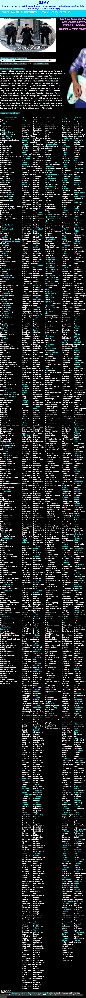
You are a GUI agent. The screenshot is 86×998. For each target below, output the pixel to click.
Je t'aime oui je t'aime (8, 645)
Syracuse (36, 843)
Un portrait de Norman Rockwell (38, 197)
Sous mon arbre (50, 661)
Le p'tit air (65, 259)
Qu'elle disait (5, 170)
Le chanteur (26, 170)
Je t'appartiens (38, 750)
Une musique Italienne (26, 771)
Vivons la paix (38, 405)
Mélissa (47, 582)
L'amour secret (27, 621)
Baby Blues (26, 817)
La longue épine (50, 514)
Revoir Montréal (25, 745)
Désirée (36, 742)
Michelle (36, 720)
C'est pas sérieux (25, 446)
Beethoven (66, 627)
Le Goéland (37, 985)
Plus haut (77, 746)
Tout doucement (6, 300)
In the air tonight (77, 206)
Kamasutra (66, 580)
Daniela (24, 863)
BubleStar (48, 712)
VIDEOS (66, 12)
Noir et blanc (38, 376)
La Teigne (77, 385)
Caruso (35, 334)
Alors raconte (38, 732)
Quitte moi (78, 314)
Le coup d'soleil (79, 457)
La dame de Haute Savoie (38, 480)
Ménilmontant (79, 134)
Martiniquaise (79, 722)
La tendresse (26, 281)
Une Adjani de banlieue (8, 681)
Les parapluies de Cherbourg (67, 553)
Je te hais (3, 558)
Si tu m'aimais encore (27, 351)
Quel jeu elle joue (51, 639)
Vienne (2, 267)
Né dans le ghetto (37, 119)
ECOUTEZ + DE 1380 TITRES (22, 12)
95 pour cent (37, 653)
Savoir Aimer (38, 389)
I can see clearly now (26, 86)
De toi (35, 714)
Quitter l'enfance (51, 647)
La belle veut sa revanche (67, 583)
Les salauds (66, 431)
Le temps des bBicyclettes (26, 691)
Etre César (25, 593)
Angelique (66, 558)
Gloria (64, 570)
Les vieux (48, 235)
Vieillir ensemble (25, 375)
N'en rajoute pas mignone (26, 497)
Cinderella (25, 449)
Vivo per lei (4, 235)
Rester (47, 649)
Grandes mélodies (6, 461)
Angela (47, 376)
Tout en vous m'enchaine (49, 678)
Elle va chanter (5, 148)
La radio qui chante (78, 935)
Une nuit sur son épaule (78, 878)
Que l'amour (26, 734)
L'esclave (77, 649)
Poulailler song (5, 217)
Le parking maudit (25, 975)
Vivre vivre (37, 578)
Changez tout (67, 502)
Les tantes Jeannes (37, 771)
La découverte (27, 277)
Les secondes (26, 296)
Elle (1, 144)
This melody (49, 673)
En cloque (77, 376)
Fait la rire (37, 952)
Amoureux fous (39, 857)
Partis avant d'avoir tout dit (79, 303)
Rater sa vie (5, 73)
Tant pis (77, 532)
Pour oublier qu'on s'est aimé (68, 899)
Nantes (3, 265)
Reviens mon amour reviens (45, 81)
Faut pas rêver (79, 162)
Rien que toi (26, 514)
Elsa (31, 83)
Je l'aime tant (38, 960)
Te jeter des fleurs (37, 398)
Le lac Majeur (67, 811)
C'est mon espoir (51, 411)
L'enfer (24, 294)
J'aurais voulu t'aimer (67, 656)
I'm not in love (5, 126)
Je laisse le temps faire (37, 347)
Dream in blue (38, 585)
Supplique (37, 655)
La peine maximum (7, 120)
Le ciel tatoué (50, 530)
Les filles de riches (6, 669)
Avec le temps (67, 126)
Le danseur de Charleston (79, 222)
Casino (64, 629)
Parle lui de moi (6, 524)
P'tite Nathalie (38, 904)
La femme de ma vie (7, 469)
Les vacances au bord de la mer (68, 529)
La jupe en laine (50, 512)
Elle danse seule (37, 674)
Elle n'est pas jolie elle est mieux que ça (27, 227)
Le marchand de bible (26, 967)
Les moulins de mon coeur (67, 549)
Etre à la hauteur (36, 272)
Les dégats (48, 552)
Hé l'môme (26, 257)
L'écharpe (36, 983)
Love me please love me (67, 606)
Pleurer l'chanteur (66, 450)
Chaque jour (66, 492)
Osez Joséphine (5, 191)
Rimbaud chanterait (66, 468)
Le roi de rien (67, 425)
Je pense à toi (5, 465)
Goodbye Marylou (65, 573)
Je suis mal (48, 484)
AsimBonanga (50, 350)
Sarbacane (37, 534)
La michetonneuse (68, 588)
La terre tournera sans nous (10, 156)
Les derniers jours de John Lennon (26, 661)
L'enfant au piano (78, 638)
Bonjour (36, 936)
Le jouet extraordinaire (8, 605)
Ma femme (4, 570)
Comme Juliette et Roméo (67, 567)
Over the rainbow (51, 185)
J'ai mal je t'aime (36, 957)
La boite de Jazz (67, 516)
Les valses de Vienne (37, 569)
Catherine (25, 193)
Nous (47, 130)
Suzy (23, 748)
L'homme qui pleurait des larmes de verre (67, 599)
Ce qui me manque (25, 569)
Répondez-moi (38, 530)
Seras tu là (66, 330)
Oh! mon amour (6, 522)
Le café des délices (78, 127)
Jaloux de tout (50, 479)
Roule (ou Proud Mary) (26, 517)
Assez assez (49, 382)
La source (48, 176)
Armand (77, 338)
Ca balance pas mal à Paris (67, 276)
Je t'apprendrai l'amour (8, 556)
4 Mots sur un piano (52, 189)
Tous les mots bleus (7, 530)
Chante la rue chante (67, 949)
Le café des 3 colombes (78, 131)
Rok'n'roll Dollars (77, 925)
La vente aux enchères (38, 753)
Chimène (77, 423)
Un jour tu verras (66, 828)
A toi (46, 314)
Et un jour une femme (38, 343)
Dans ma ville (38, 946)
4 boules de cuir (27, 122)
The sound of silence (78, 705)
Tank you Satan (67, 136)
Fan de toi (65, 378)
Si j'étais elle (49, 653)
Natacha (48, 201)
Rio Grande (37, 142)
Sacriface (36, 243)
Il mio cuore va (79, 576)
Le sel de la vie (38, 566)
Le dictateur (4, 659)
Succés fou (4, 528)
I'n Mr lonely (4, 316)
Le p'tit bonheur (36, 325)
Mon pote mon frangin (27, 307)
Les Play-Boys (49, 253)
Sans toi (77, 316)
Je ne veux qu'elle (66, 220)
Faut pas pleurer (25, 244)
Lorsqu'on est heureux (53, 219)
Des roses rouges (65, 183)
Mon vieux (25, 310)
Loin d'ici (65, 433)
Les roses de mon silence (37, 794)
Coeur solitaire (27, 853)
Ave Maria (4, 399)
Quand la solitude (25, 731)
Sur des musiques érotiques (36, 912)
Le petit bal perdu (6, 324)
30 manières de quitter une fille (68, 345)
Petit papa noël (79, 833)
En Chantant (66, 637)
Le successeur (67, 720)
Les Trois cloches (36, 226)
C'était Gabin (26, 576)
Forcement (49, 461)
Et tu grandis (5, 550)
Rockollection (50, 724)
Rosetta (3, 486)
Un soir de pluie (6, 308)
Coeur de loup (79, 229)
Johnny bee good (6, 534)
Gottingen (4, 255)
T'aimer (3, 625)
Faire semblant (27, 241)
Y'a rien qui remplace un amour (38, 209)
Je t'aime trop (26, 920)
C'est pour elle (79, 251)
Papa (2, 576)
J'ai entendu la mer (7, 502)
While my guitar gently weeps (80, 777)
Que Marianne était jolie (23, 73)
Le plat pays (49, 233)
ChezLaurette (27, 98)
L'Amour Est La (67, 302)
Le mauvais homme (66, 711)
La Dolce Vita (5, 506)
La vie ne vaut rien (7, 215)
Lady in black (78, 861)
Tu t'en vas (4, 176)
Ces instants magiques (37, 868)
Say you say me (67, 158)
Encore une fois (38, 744)
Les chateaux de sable (26, 147)
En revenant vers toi (26, 874)
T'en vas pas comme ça (66, 864)
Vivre (37, 83)
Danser (47, 417)
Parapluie (34, 95)
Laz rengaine (78, 633)
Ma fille (76, 686)
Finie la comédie (25, 252)
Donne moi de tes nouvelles (51, 432)
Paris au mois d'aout (53, 105)
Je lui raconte (67, 881)
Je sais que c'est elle (52, 481)
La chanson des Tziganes (27, 612)
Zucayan (48, 702)
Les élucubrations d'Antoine (10, 239)
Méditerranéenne (51, 126)
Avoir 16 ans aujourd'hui (26, 814)
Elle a (24, 221)
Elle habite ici (38, 677)
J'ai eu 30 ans (49, 475)
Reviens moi (26, 508)
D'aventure (78, 613)
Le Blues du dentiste (37, 840)
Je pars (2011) (66, 873)
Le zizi (76, 330)
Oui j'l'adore (78, 187)
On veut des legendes (37, 125)
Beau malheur (38, 269)
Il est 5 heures (50, 245)
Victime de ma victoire (67, 840)
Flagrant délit (38, 879)
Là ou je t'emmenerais (38, 355)
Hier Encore (4, 407)
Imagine (48, 338)
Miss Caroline (26, 987)
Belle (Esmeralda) (66, 915)
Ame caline (5, 88)
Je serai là (65, 669)
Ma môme (48, 273)
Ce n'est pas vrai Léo (7, 633)
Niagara (48, 599)
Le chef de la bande (37, 620)
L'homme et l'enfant (26, 800)
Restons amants (51, 651)
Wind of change (79, 582)
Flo (75, 281)
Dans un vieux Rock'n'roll (79, 893)
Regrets (65, 849)
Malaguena (4, 453)
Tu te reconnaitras (67, 745)
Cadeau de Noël (67, 358)
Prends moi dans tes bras (26, 329)
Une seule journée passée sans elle (67, 540)
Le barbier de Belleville (78, 678)
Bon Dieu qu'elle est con (38, 824)
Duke (57, 93)
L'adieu (24, 615)
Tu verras (25, 134)
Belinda (3, 595)
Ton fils (47, 213)
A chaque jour (50, 370)
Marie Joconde (5, 164)
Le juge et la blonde (52, 538)
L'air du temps (38, 352)
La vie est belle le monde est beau (38, 978)
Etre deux (65, 376)
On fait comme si (6, 372)
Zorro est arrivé (39, 851)
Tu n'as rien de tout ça (38, 173)
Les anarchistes (67, 134)
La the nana (66, 132)
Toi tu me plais (50, 675)
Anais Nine (78, 370)
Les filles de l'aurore (78, 913)
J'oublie (47, 494)
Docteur (48, 429)
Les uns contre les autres (67, 309)
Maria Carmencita (66, 317)
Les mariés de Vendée (27, 672)
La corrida (37, 477)
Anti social (78, 849)
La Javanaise (78, 605)
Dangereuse (4, 500)
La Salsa (3, 281)
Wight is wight (67, 486)
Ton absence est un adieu (37, 169)
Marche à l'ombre (77, 406)
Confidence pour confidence (51, 287)
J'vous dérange (27, 926)
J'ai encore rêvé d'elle (52, 164)
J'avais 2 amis (26, 463)
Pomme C (3, 376)
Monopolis (66, 320)
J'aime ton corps (50, 477)
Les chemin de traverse (38, 505)
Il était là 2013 (67, 651)
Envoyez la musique (25, 238)
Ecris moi (77, 265)
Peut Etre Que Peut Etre (79, 147)
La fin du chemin (65, 408)
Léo (23, 637)
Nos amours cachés (26, 701)
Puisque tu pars (50, 207)
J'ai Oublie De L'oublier (26, 909)
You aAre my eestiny (78, 173)
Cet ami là (25, 578)
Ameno (36, 281)
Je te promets (50, 360)
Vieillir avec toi (38, 403)
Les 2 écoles (66, 714)
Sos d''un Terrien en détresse (25, 178)
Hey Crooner (37, 807)
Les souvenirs (50, 562)
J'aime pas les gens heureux (27, 905)
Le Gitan (25, 288)
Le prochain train (51, 548)
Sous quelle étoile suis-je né (67, 612)
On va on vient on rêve (53, 617)
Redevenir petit (6, 673)
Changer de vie (5, 459)
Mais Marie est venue (8, 572)
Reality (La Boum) (78, 436)
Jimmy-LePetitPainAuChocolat (53, 321)
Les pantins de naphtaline (38, 509)
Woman (48, 342)
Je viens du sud (67, 673)
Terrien (47, 671)
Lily (75, 332)
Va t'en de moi (50, 698)
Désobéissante (50, 427)
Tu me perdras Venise (44, 76)
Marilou (24, 492)
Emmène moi (49, 447)
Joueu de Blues (67, 514)
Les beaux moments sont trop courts (38, 500)
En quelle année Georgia (32, 93)
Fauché (24, 877)
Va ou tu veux (27, 372)
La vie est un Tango (52, 526)
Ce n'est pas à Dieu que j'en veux (26, 197)
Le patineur (49, 542)
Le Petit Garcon (79, 681)
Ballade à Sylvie (67, 122)
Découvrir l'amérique (78, 254)
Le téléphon (66, 896)
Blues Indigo (49, 399)
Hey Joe (47, 300)
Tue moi (36, 401)
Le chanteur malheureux (9, 603)
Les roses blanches (7, 296)
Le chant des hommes (66, 701)
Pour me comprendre (66, 323)
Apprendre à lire (51, 378)
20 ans (76, 245)
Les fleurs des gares (52, 554)
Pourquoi (25, 326)
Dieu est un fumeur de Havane (78, 595)
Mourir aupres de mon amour (27, 428)
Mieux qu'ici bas (50, 180)
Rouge (47, 211)
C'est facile (25, 833)
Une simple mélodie (66, 616)
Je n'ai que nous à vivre (8, 364)
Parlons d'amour (36, 899)
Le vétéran (66, 728)
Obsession (48, 605)
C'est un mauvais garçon (80, 373)
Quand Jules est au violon (39, 781)
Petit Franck (37, 574)
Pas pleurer (49, 132)
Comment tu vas (51, 415)
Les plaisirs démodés (7, 419)
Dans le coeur (27, 217)
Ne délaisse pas (38, 122)
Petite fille (4, 475)
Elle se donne (26, 231)
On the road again (6, 288)
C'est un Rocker (27, 839)
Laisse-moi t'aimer (66, 779)
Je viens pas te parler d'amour (27, 274)
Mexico (64, 207)
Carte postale (38, 427)
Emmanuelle (78, 277)
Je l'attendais (66, 393)
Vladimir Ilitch (67, 752)
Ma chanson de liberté (53, 122)
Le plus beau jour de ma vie (10, 366)
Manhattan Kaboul (78, 402)
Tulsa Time (26, 791)
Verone (76, 546)
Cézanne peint (67, 283)
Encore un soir (50, 193)
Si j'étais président (36, 723)
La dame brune (5, 257)
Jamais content (5, 213)
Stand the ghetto (6, 292)
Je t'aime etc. (49, 490)
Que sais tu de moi (7, 582)
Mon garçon (26, 698)
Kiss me (3, 336)
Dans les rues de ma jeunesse (39, 703)
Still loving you (79, 580)
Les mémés (37, 694)
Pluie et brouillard (25, 505)
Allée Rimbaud (67, 942)
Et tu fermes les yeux (7, 152)
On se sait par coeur (7, 374)
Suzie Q (24, 160)
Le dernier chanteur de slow (26, 633)
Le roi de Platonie (6, 665)
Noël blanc (49, 172)
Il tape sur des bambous (79, 236)
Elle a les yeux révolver (67, 216)
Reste (24, 340)
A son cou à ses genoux (53, 380)
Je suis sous (26, 124)
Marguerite (78, 459)
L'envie (47, 362)
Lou (1, 514)
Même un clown (25, 414)
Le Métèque (37, 667)
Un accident (53, 86)
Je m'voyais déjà (6, 409)
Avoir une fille (79, 544)
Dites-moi (65, 504)
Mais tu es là (78, 292)
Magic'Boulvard (39, 572)
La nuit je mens (18, 90)
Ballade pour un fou (52, 397)
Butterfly (25, 405)
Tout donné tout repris (66, 800)
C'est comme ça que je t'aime (67, 761)
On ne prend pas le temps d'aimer (80, 298)
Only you (54, 78)
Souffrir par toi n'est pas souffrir (52, 658)
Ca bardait (25, 797)
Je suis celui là (79, 740)
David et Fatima (79, 360)
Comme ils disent (6, 401)
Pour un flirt (66, 453)
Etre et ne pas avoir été (67, 644)
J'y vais (35, 350)
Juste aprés (49, 197)
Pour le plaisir (38, 902)
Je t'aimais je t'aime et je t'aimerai (37, 473)
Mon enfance (26, 304)
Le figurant (66, 708)
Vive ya (2, 320)
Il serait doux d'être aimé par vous (38, 883)
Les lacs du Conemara (66, 717)
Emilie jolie (49, 445)
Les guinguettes (6, 160)
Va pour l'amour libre (52, 140)
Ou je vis (77, 144)
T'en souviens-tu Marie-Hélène (27, 360)
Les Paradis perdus (7, 510)
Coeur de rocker (50, 413)
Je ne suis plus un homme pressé (67, 665)
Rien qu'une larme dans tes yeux (67, 795)
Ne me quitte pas (51, 237)
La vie (64, 415)
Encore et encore (36, 450)
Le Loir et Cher (67, 419)
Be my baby (78, 803)
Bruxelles (65, 356)
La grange (77, 942)
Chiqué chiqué (5, 496)
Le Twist (25, 985)
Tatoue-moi (66, 837)
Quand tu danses (51, 209)
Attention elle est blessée (67, 351)
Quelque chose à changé (38, 139)
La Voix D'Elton (27, 629)
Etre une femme (65, 648)
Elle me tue (4, 548)
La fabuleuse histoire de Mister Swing (66, 520)
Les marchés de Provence (38, 767)
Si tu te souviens (6, 174)
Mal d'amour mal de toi (8, 623)
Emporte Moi (5, 150)
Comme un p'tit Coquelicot (67, 816)
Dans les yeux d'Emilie (53, 318)
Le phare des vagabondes (49, 545)
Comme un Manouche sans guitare (79, 819)
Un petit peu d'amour (52, 103)
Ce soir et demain (6, 346)
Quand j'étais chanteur (67, 456)
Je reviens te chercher (37, 747)
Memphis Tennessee (50, 95)
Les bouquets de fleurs (26, 656)
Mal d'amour (4, 621)
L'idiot (47, 120)
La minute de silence (67, 299)
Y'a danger (37, 205)
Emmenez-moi (5, 403)
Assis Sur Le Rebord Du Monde (37, 419)
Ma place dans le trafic (38, 519)
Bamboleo (37, 817)
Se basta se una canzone (38, 305)
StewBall (48, 154)
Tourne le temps (25, 763)
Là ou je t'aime (27, 623)
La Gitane (36, 316)
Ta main (25, 750)
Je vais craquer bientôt (27, 923)
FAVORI (45, 12)
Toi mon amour (67, 227)
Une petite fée (50, 688)
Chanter (36, 338)
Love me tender (36, 262)
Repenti (77, 364)
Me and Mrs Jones (6, 304)
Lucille (64, 532)
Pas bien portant (36, 640)
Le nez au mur (27, 292)
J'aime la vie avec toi (7, 463)
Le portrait (4, 368)
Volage (35, 203)
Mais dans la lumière (66, 783)
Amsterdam (49, 223)
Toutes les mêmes (77, 561)
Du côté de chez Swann (26, 420)
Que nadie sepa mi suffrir (38, 386)
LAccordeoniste (39, 219)
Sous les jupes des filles (8, 219)
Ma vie (2, 166)
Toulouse (25, 132)
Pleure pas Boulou (78, 307)
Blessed (36, 237)
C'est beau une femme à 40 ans (49, 73)
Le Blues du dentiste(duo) (38, 836)
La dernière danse (66, 678)
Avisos (47, 391)
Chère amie (66, 213)
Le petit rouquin (65, 422)
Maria (76, 886)
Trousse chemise (6, 439)
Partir (47, 623)
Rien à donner (27, 344)
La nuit (2, 130)
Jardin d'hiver (38, 829)
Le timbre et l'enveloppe (37, 90)
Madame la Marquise (78, 353)
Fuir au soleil (66, 380)
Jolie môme (66, 130)
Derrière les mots (51, 716)
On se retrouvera (37, 551)
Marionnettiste (79, 294)
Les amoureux (50, 550)
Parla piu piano (79, 520)
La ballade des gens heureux (38, 717)
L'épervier (48, 150)
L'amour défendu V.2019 (38, 969)
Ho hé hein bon (67, 888)
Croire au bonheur (25, 214)
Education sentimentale (67, 256)
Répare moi (4, 481)
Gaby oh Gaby (5, 182)
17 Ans (2, 593)
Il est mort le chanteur (10, 103)
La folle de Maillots (7, 647)
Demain (77, 142)
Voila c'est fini (79, 758)
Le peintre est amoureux (79, 642)
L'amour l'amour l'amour (68, 820)
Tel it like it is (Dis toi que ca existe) (38, 162)
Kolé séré (77, 239)
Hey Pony (25, 886)
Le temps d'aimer (51, 566)
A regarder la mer (6, 138)
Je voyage (3, 411)
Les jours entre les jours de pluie (51, 557)
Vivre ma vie (26, 382)
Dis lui (64, 766)
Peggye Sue (4, 328)
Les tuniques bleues (26, 979)
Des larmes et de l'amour (38, 559)
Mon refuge (49, 593)
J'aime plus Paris (80, 825)
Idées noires (4, 279)
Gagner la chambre (52, 465)
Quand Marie (26, 332)
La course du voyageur (66, 400)
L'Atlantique (78, 288)
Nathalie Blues (27, 142)
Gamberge (25, 255)
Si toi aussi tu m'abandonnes (38, 145)
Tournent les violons (52, 215)
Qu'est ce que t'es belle (67, 224)
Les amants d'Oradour (26, 648)
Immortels (4, 185)
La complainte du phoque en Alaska (27, 932)
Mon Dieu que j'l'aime (79, 917)
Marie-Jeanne (67, 730)
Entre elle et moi (6, 643)
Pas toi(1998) (49, 205)
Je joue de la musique (8, 362)
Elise (75, 324)
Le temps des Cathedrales (66, 919)
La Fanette (49, 229)
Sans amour (26, 346)
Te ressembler (38, 536)
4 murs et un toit (6, 275)
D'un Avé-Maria (67, 956)
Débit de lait (4, 449)
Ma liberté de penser (38, 371)
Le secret (25, 665)
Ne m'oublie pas (68, 534)
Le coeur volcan (50, 536)
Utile (46, 696)
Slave (35, 576)
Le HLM (76, 389)
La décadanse (79, 603)
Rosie (35, 532)
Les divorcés (66, 429)
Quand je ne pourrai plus (9, 671)
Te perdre (36, 166)
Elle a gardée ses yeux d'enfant (66, 774)
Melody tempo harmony (9, 286)
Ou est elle (49, 619)
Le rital (2, 564)
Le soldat (36, 366)
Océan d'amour (5, 520)
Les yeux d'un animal (67, 725)
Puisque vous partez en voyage (38, 611)
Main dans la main (7, 516)
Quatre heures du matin (67, 460)
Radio (64, 609)
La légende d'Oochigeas (78, 529)
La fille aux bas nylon (52, 506)
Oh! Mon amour (27, 76)
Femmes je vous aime (9, 98)
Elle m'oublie (49, 356)
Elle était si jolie (6, 146)
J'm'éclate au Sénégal (66, 242)
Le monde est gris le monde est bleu (38, 292)
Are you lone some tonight (38, 250)
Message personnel (37, 602)
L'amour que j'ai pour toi (27, 472)
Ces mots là (66, 362)
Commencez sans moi (37, 876)
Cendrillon (78, 752)
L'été (2, 283)
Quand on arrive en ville (27, 173)
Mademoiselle (50, 576)
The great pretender (77, 796)
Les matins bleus (6, 162)
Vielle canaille (38, 201)
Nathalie (36, 774)
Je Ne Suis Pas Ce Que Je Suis (67, 660)
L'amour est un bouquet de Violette (67, 197)
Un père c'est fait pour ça (11, 81)
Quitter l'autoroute (26, 741)
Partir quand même (38, 606)
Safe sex (3, 380)
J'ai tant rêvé (37, 827)
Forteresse (66, 494)
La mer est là (5, 154)
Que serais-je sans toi (31, 103)
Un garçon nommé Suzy (26, 71)
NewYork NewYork (36, 632)
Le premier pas (5, 663)
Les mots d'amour (36, 222)
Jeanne (47, 718)
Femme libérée (27, 154)
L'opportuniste (50, 257)
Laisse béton (78, 380)
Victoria (65, 750)
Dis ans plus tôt (67, 635)
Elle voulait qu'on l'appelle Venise (51, 442)
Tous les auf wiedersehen (78, 662)
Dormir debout (38, 445)
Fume (24, 879)
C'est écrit (41, 86)
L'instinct (49, 93)
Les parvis (4, 90)
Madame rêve (5, 189)
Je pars (64, 871)
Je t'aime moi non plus (78, 600)
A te (1, 231)
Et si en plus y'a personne (9, 209)
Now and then (79, 770)
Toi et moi (3, 437)
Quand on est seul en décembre (38, 380)
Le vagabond (78, 451)
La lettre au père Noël (78, 123)
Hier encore (55, 90)
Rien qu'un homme (7, 172)
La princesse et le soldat (38, 973)
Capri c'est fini (38, 938)
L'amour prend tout (52, 518)
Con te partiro (5, 233)
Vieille (76, 467)
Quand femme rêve (52, 635)
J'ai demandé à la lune (53, 168)
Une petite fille (27, 136)
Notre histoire (27, 314)
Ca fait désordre (25, 822)
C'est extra (66, 128)
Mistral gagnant (80, 409)
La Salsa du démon (66, 927)
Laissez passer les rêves (67, 295)
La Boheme (4, 413)
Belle (2, 494)
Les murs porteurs (36, 363)
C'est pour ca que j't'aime (37, 941)
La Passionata (38, 809)
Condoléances (38, 340)
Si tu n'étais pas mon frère (38, 149)
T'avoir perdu (26, 524)
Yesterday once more (52, 728)
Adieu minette (79, 368)
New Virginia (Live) (51, 597)
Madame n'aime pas (37, 515)
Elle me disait (26, 223)
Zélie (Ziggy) (66, 338)
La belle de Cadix (66, 192)
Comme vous (66, 372)
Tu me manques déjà (9, 105)
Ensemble (3, 227)
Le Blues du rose (80, 829)
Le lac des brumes (36, 988)
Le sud (64, 894)
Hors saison (37, 457)
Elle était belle (38, 948)
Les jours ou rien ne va (8, 508)
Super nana (66, 536)
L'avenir (27, 81)
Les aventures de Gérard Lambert (79, 397)
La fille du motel (25, 941)
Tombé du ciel (50, 261)
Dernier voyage (67, 249)
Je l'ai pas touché (6, 504)
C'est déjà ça (4, 205)
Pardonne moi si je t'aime (9, 578)
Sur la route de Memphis (38, 157)
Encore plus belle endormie (10, 639)
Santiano (48, 152)
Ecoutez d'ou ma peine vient (10, 207)
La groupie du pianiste (67, 291)
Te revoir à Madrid (25, 759)
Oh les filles (4, 243)
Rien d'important (26, 511)
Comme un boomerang (78, 590)
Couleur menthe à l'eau (10, 108)
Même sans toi (79, 938)
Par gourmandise (6, 429)
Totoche (25, 366)
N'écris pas (49, 595)
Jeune (76, 827)
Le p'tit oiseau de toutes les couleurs (38, 762)
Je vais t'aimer (67, 671)
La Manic (36, 661)
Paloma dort (37, 128)
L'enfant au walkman (52, 540)
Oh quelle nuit (79, 556)
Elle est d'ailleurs (77, 268)
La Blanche (78, 378)
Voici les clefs (38, 726)
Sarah (76, 688)
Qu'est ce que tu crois (52, 645)
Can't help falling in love (38, 254)
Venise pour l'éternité (53, 142)
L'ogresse (77, 651)
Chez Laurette (67, 370)
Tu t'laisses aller (6, 441)
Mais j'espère (78, 290)
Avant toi (3, 342)
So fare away (66, 875)
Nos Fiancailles (67, 884)
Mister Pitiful (26, 437)
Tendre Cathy (5, 490)
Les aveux (65, 427)
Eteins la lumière (6, 249)
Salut (47, 328)
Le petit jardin (50, 251)
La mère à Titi (79, 382)
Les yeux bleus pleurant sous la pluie (27, 477)
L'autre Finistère (65, 149)
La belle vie (78, 550)
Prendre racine (5, 378)
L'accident (25, 928)
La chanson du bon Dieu (79, 284)
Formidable (4, 405)
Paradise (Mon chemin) (67, 907)
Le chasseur (66, 417)
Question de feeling (78, 464)
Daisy (2, 498)
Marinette (25, 298)
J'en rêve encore (36, 685)
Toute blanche (79, 665)
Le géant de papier (51, 277)
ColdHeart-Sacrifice (37, 240)
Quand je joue (50, 637)
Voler (64, 754)
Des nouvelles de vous (79, 258)
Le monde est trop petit (26, 971)
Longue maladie (65, 436)
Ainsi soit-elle (26, 439)
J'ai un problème (51, 358)
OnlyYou (77, 170)
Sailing (76, 536)
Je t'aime (25, 265)
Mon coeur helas (51, 591)
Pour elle (77, 461)
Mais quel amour (6, 574)
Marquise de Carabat (52, 580)
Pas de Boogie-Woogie (38, 131)
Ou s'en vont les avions (53, 621)
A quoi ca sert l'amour (38, 216)
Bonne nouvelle (36, 424)
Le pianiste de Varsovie (38, 757)
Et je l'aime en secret (7, 619)
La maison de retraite (67, 525)
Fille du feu (49, 459)
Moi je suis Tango (37, 812)
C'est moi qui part (6, 546)
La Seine (77, 867)
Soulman (3, 271)
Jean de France (27, 607)
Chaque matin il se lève (27, 846)
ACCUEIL (5, 12)
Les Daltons (49, 324)
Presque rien (38, 528)
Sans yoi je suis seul (7, 488)
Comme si (3, 332)
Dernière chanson (36, 438)
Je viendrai (4, 560)
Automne (48, 385)
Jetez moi (25, 271)
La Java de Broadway (65, 682)
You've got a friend (51, 265)
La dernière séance (26, 937)
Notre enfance (27, 704)
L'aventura (37, 288)
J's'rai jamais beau (6, 562)
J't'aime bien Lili (79, 213)
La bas (47, 199)
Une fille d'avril (50, 726)
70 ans (24, 544)
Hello (64, 156)
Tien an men (4, 382)
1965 (63, 623)
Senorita (3, 526)
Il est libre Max (38, 926)
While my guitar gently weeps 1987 (80, 782)
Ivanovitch (49, 473)
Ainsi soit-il (66, 168)
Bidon (2, 203)
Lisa (34, 512)
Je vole (64, 675)
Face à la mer (5, 358)
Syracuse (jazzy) (39, 845)
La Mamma (4, 415)
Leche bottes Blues (52, 100)
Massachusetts (79, 791)
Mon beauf (78, 411)
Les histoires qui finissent (50, 71)
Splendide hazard (65, 333)
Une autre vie (5, 178)
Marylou (25, 411)
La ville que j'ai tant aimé (79, 844)
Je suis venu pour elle (52, 720)
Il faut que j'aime (66, 388)
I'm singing (26, 605)
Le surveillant (67, 722)
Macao (64, 930)
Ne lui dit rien (27, 494)
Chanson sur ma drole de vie (80, 874)
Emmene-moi (47, 83)
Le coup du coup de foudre (27, 963)
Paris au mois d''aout (7, 431)
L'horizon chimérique (52, 570)
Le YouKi (77, 473)
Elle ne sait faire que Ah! (31, 105)
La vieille (77, 675)
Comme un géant (6, 197)
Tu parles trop (38, 176)
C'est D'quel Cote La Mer (26, 573)
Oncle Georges (27, 710)
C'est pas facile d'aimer (27, 202)
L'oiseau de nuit (67, 603)
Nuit (46, 203)
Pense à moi (37, 296)
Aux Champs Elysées (52, 316)
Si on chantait (50, 655)
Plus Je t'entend (6, 168)
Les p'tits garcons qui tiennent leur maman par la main (27, 679)
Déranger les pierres (52, 419)
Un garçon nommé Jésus (26, 775)
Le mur (35, 360)
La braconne (78, 627)
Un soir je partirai (6, 684)
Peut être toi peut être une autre (27, 722)
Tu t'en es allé (50, 686)
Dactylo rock (26, 861)
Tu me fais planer (65, 472)
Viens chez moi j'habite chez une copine (79, 417)
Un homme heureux (78, 929)
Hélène (47, 469)
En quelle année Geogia (67, 640)
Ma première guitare (78, 553)
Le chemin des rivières (53, 528)
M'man (24, 989)
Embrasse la (78, 275)
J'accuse (65, 653)
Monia (76, 195)
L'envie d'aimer (5, 122)
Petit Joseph (49, 629)
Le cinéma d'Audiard (66, 705)
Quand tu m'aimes (7, 435)
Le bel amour (5, 158)
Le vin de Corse (50, 118)
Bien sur (25, 191)
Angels (76, 502)
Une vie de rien (50, 690)
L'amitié (36, 599)
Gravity (47, 346)
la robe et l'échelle (36, 485)
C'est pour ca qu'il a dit (26, 206)
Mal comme (4, 518)
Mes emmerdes (5, 421)
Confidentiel (49, 191)
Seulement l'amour (26, 783)
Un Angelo (48, 160)
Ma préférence (50, 578)
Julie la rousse (79, 429)
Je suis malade (79, 619)
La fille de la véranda (52, 508)
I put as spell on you (52, 269)
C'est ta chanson (65, 365)
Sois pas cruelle (27, 522)
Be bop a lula (38, 647)
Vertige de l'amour (7, 193)
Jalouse (2, 552)
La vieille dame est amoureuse (48, 98)
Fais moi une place (51, 455)
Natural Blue (67, 805)
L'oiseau (3, 370)
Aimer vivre (49, 354)
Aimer (76, 542)
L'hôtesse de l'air (51, 255)
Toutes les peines (77, 151)
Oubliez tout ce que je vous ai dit (67, 445)
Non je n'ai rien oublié (8, 423)
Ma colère (24, 95)
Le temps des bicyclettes (11, 78)
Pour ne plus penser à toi (26, 323)
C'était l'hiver (38, 431)
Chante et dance (65, 141)
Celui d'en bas (5, 344)
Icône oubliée (27, 890)
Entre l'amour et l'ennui (27, 234)
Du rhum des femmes (78, 719)
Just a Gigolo (66, 176)
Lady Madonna (79, 768)
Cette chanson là (7, 86)
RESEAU (34, 12)
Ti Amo (76, 855)
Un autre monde (77, 755)
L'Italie (2, 512)
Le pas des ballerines (37, 495)
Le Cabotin (4, 417)
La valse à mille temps (53, 231)
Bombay (65, 354)
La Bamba (65, 162)
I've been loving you (37, 464)
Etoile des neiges (77, 713)
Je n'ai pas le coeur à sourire (27, 262)
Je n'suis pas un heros (9, 93)
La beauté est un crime (79, 743)
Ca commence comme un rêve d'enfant (53, 404)
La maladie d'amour (66, 687)
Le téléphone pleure (7, 609)
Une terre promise (36, 186)
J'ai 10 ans (3, 211)
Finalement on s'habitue (27, 248)
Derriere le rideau (51, 421)
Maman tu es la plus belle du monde (67, 203)
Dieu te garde (27, 219)
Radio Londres (5, 251)
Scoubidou (78, 558)
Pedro (47, 134)
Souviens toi (37, 395)
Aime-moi (3, 540)
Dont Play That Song (7, 134)
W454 (64, 756)
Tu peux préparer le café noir (37, 180)
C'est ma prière (67, 764)
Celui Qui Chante (65, 280)
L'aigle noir (4, 259)
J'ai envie (36, 954)
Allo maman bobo (6, 201)
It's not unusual (79, 839)
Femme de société (6, 587)
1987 (1, 340)
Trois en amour (27, 526)
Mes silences (26, 302)
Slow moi (3, 677)
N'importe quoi (38, 374)
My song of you (50, 722)
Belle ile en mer (50, 710)
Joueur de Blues (7, 71)
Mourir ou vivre (50, 128)
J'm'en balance (38, 962)
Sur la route (37, 688)
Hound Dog (37, 257)
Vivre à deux (26, 378)
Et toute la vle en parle (27, 596)
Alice (23, 811)
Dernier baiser (50, 714)
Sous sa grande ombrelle (50, 664)
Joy (34, 562)
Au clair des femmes (9, 76)
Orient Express (38, 896)
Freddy (76, 566)
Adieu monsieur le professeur (51, 147)
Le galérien (37, 322)
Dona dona (4, 599)
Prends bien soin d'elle (8, 580)
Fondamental (5, 360)
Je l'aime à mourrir (37, 468)
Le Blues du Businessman (9, 589)
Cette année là (5, 597)
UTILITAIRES (56, 12)
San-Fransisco (67, 265)
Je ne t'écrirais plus (7, 554)
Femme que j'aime (51, 281)
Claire (35, 944)
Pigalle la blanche (6, 290)
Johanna (3, 467)
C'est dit (3, 350)
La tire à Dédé (79, 387)
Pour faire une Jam (7, 433)
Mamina (65, 936)
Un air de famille (77, 155)
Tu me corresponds (37, 539)
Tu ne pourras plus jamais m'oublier (38, 918)
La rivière (65, 694)
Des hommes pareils (38, 442)
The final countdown (37, 311)
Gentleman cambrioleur (49, 242)
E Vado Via (25, 599)
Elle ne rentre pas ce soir (27, 866)
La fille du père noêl (52, 247)
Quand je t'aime (25, 727)
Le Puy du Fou (27, 645)
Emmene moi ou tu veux (26, 870)
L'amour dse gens (51, 516)
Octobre (36, 522)
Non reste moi (5, 473)
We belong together (78, 495)
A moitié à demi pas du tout (67, 272)
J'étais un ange (67, 397)
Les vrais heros (27, 983)
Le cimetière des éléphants (27, 959)
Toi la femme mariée (7, 445)
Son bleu (77, 413)
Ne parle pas (26, 312)
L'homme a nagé (51, 568)
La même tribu (27, 948)
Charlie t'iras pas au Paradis (38, 739)
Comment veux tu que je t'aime (67, 953)
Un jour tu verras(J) (66, 824)
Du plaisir (25, 780)
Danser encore (5, 352)
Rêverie (47, 136)
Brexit (56, 88)
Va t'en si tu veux (51, 700)
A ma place (4, 247)
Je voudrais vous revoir (53, 195)
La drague (37, 801)
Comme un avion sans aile (9, 395)
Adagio (2, 223)
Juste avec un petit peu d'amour (38, 191)
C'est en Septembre (37, 735)
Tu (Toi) (76, 857)
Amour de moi (27, 548)
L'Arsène (48, 249)
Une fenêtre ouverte (78, 190)
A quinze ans (4, 631)
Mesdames (25, 300)
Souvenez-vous (50, 667)
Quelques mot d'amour (67, 327)
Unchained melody (78, 487)
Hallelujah (48, 296)
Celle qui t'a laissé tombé (26, 826)
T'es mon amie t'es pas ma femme (67, 740)
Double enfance (50, 435)
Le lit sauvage (5, 661)
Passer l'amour (67, 736)
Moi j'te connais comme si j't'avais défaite (51, 587)
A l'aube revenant (36, 412)
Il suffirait (77, 671)
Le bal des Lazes (67, 591)
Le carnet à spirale (78, 909)
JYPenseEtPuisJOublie (8, 601)
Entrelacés (25, 455)
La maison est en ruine (67, 412)
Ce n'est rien (49, 409)
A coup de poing (25, 188)
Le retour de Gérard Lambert (80, 392)
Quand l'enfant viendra (79, 311)
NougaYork (26, 130)
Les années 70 (27, 651)
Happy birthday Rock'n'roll (27, 882)
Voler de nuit (5, 387)
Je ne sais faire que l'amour (27, 917)
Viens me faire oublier (27, 537)
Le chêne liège (38, 488)
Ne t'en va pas (5, 471)
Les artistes (26, 653)
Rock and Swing (25, 396)
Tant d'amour (50, 669)
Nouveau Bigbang (51, 603)
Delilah (76, 837)
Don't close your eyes (52, 706)
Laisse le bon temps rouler (26, 945)
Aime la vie (47, 108)
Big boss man (26, 819)
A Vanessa (4, 542)
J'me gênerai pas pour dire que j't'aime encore (78, 903)
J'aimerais (25, 259)
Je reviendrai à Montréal (79, 509)
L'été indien (49, 326)
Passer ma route (65, 262)
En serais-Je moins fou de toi (35, 78)
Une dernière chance (8, 385)
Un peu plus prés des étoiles (38, 788)
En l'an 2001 (78, 279)
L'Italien (77, 684)
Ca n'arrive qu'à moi (9, 95)
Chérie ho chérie (25, 850)
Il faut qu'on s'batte (37, 680)
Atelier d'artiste (25, 551)
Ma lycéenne (78, 215)
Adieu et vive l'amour (38, 933)
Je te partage (78, 625)
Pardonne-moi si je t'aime (30, 100)
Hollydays (65, 576)
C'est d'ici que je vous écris (9, 348)
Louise (35, 696)
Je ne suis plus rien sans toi (27, 466)
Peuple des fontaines (37, 525)
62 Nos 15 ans (67, 348)
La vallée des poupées (66, 697)
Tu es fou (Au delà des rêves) (38, 711)
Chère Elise (66, 368)
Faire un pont (27, 457)
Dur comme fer (38, 447)
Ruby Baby (25, 520)
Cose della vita (38, 302)
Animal (36, 415)
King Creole (37, 259)
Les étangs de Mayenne (27, 668)
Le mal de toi (38, 564)
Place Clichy (49, 633)
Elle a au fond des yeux (53, 439)
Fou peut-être (50, 463)
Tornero (48, 158)
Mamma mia (49, 124)
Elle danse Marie (37, 588)
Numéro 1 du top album (26, 707)
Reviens (24, 342)
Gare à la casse (50, 467)
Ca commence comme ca (38, 864)
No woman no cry (6, 312)
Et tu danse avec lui (7, 334)
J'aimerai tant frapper (27, 460)
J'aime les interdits (25, 901)
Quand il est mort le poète (38, 777)
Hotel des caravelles (52, 471)
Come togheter (79, 762)
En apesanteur (5, 356)
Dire (1, 354)
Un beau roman (67, 496)
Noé (46, 601)
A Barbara (25, 546)
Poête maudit (67, 960)
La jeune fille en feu (20, 88)
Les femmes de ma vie (8, 667)
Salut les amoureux (52, 330)
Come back (26, 855)
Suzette (24, 399)
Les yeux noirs (6, 83)
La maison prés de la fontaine (67, 891)
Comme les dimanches (26, 452)
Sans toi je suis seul (31, 108)
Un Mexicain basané (66, 234)
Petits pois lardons (51, 631)
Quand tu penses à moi (26, 335)
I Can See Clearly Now (52, 304)
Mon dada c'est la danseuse (79, 658)
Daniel (64, 374)
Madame (3, 568)
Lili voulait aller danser (41, 88)
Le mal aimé (4, 607)
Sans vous (3, 675)
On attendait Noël (51, 607)
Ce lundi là (66, 360)
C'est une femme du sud (9, 457)
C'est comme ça (38, 336)
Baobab (24, 562)
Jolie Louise (26, 389)
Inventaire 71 (67, 391)
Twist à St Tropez (25, 529)
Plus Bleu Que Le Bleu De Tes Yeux (27, 318)
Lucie (64, 958)
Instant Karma (21, 83)
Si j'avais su (26, 348)
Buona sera (4, 391)
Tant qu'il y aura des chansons (26, 754)
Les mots (65, 857)
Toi (56, 83)
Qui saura (65, 791)
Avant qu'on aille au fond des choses (52, 388)
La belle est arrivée (52, 504)
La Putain (77, 673)
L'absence (25, 609)
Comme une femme (8, 100)
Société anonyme (36, 153)
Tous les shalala (6, 611)
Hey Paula (77, 180)
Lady (23, 469)
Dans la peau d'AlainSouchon (27, 581)
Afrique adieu (67, 625)
